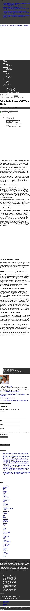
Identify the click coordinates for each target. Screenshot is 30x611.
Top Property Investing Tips (9, 589)
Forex (4, 512)
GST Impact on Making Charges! (13, 126)
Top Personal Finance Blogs (9, 577)
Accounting (5, 485)
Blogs (4, 488)
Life (7, 72)
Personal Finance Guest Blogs (13, 92)
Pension (5, 540)
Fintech (4, 509)
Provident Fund (6, 544)
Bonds (4, 489)
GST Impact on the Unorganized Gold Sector (12, 122)
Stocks (7, 81)
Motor (4, 535)
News (7, 83)
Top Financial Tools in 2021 (9, 579)
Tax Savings (9, 65)
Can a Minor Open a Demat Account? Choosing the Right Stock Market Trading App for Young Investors (16, 473)
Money (7, 80)
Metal (4, 529)
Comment (2, 411)
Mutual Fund (6, 536)
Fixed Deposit (9, 68)
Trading (4, 554)
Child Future (9, 76)
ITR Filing (8, 64)
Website (2, 428)
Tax (4, 63)
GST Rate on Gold (10, 118)
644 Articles (9, 386)
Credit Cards (6, 497)
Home (4, 60)
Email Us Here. (14, 598)
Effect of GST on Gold (8, 369)
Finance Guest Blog (10, 88)
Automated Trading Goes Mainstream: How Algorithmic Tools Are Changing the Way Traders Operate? (16, 469)
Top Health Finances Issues (9, 583)
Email (1, 424)
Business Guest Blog (10, 89)
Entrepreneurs (6, 505)
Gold (4, 515)
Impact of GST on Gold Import (13, 120)
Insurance (5, 71)
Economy (5, 61)
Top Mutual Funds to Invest (9, 582)
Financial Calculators (8, 508)
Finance (15, 111)
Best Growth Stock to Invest (9, 587)
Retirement (8, 77)
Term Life (5, 553)
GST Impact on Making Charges (10, 370)
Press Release (6, 542)
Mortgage (5, 533)
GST (4, 516)
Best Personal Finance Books (9, 581)
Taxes (4, 552)
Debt (4, 501)
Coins (4, 495)
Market (4, 79)
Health (7, 73)
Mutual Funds (9, 69)
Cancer (4, 492)
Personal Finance (7, 84)
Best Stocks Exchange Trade (9, 578)
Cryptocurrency (6, 499)
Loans (4, 527)
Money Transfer (6, 532)
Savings (5, 548)
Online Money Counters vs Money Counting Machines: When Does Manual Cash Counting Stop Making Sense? (16, 462)
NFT (4, 538)
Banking (5, 487)
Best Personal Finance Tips (9, 590)
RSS (4, 605)
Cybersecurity (6, 500)
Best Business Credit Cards (9, 586)
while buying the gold (5, 325)
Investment (5, 67)
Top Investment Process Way (9, 576)
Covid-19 (5, 496)
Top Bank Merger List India (9, 585)
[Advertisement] (15, 43)
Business (11, 111)
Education (5, 504)
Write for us (8, 86)
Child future (5, 493)
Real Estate (5, 545)
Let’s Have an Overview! (9, 117)
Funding (5, 513)
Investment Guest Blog (11, 90)
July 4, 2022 (3, 111)
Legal (4, 524)
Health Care (5, 519)
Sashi (7, 111)
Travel (7, 75)
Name (1, 420)
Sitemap (5, 604)
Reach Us (5, 85)
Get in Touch (6, 601)
